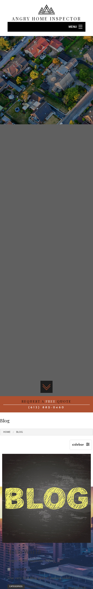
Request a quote (46, 401)
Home (6, 432)
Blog (19, 432)
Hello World (24, 551)
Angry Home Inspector (46, 18)
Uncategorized (34, 586)
